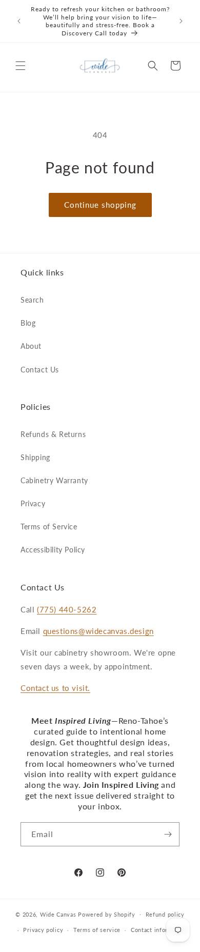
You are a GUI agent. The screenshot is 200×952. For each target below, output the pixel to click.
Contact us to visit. (55, 687)
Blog (28, 323)
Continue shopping (100, 204)
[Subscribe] (167, 834)
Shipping (35, 457)
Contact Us (40, 369)
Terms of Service (49, 526)
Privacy (33, 503)
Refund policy (165, 914)
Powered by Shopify (106, 913)
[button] (20, 65)
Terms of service (97, 929)
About (31, 346)
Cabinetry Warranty (54, 480)
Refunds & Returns (53, 434)
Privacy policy (43, 929)
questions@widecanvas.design (98, 631)
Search (32, 299)
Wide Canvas (58, 913)
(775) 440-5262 (66, 609)
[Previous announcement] (19, 21)
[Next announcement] (181, 21)
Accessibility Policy (53, 549)
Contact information (159, 929)
